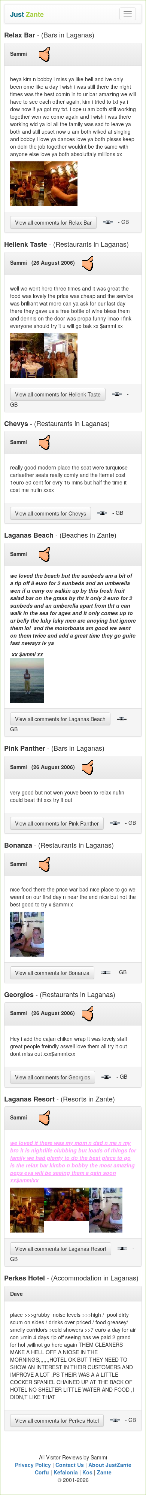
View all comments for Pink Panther (57, 823)
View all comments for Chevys (50, 513)
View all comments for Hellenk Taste (58, 394)
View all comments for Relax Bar (53, 222)
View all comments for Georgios (52, 1077)
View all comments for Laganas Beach (60, 719)
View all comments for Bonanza (52, 972)
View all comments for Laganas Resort (60, 1248)
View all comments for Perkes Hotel (57, 1420)
